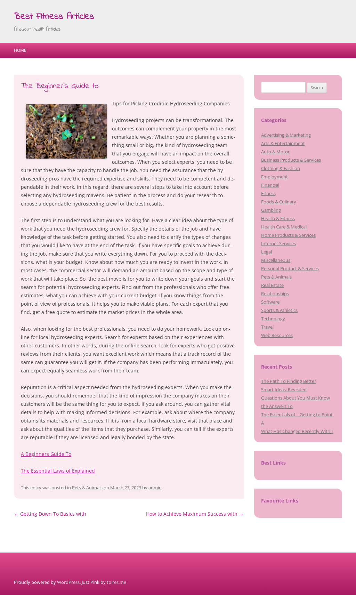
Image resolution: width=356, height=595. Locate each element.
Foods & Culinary (278, 202)
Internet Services (278, 243)
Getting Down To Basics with (50, 513)
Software (270, 302)
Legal (266, 252)
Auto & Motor (275, 151)
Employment (274, 177)
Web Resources (277, 335)
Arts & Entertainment (283, 143)
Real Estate (272, 285)
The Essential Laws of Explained (58, 470)
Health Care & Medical (284, 227)
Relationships (275, 293)
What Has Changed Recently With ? (297, 431)
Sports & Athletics (279, 310)
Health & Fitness (278, 218)
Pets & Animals (87, 487)
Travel (267, 327)
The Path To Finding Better (288, 381)
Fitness (268, 193)
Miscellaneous (275, 260)
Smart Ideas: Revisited (284, 389)
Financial (270, 185)
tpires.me (116, 582)
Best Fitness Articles (54, 16)
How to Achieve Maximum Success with (195, 513)
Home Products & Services (288, 235)
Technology (273, 318)
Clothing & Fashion (280, 168)
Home (20, 50)
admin (155, 487)
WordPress (68, 582)
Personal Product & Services (290, 268)
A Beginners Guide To (46, 454)
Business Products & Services (291, 160)
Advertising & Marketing (286, 135)
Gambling (271, 210)
